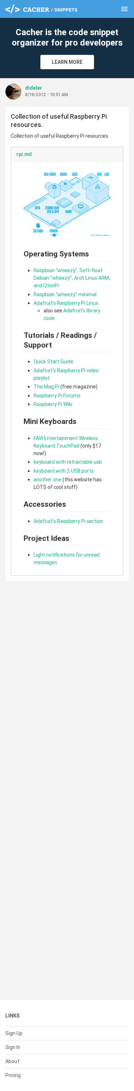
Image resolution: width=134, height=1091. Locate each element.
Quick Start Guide (53, 361)
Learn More (67, 62)
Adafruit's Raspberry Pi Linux (66, 303)
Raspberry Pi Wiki (53, 404)
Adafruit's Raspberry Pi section (68, 521)
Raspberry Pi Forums (57, 395)
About (12, 1061)
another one (47, 479)
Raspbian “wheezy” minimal (65, 294)
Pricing (13, 1075)
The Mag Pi (46, 386)
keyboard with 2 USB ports (64, 471)
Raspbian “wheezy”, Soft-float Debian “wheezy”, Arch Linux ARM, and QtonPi (72, 278)
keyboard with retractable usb (68, 462)
